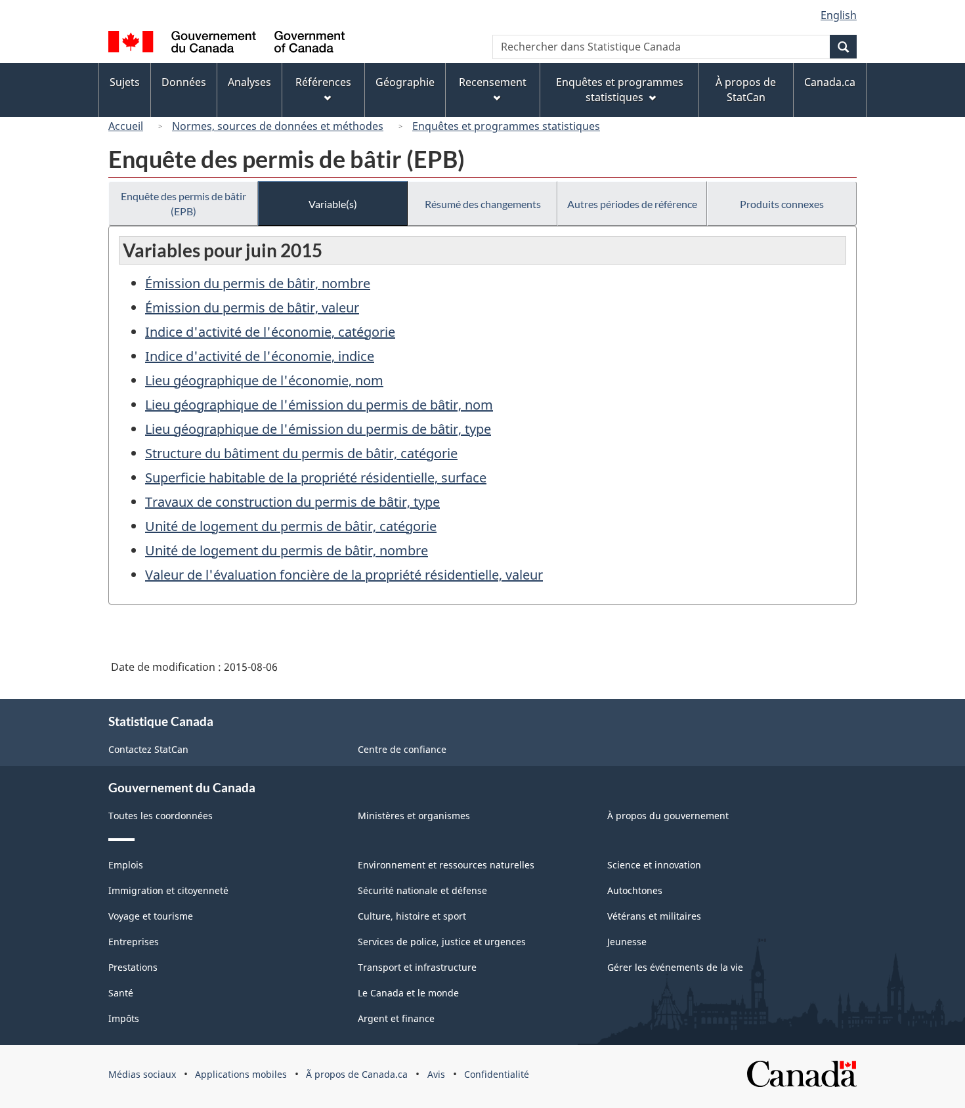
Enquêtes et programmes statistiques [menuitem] (619, 89)
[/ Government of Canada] (226, 43)
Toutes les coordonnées (160, 815)
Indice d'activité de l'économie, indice (259, 356)
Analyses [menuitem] (249, 82)
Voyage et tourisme (150, 916)
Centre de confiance (402, 749)
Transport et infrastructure (417, 967)
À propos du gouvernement (668, 815)
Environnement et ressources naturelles (446, 865)
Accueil (125, 126)
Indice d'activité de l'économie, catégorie (270, 332)
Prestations (133, 967)
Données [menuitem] (183, 82)
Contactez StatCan (148, 749)
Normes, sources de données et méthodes (277, 126)
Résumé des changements (483, 204)
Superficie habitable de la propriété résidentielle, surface (315, 477)
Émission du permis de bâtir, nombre (257, 283)
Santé (120, 993)
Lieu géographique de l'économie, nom (264, 380)
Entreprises (133, 941)
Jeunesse (627, 941)
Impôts (123, 1018)
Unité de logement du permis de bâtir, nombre (286, 550)
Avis (436, 1074)
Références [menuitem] (323, 82)
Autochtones (634, 890)
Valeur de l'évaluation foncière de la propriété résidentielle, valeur (344, 575)
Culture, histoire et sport (412, 916)
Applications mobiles (241, 1074)
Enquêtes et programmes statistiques (506, 126)
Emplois (125, 865)
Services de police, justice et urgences (442, 941)
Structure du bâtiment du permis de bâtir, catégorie (301, 453)
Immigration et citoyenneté (168, 890)
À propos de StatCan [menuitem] (746, 89)
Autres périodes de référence (632, 204)
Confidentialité (496, 1074)
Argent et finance (396, 1018)
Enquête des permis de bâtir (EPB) (183, 203)
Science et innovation (654, 865)
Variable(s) (333, 204)
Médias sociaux (142, 1074)
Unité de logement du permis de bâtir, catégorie (291, 526)
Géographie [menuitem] (405, 82)
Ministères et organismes (414, 815)
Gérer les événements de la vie (675, 967)
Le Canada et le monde (408, 993)
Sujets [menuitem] (125, 82)
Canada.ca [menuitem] (829, 82)
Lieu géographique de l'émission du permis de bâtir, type (318, 429)
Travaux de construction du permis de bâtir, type (292, 502)
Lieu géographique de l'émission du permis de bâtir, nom (319, 405)
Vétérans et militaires (654, 916)
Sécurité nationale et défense (422, 890)
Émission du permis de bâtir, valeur (252, 307)
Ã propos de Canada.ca (357, 1074)
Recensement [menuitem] (492, 82)
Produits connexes (782, 204)
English (839, 15)
